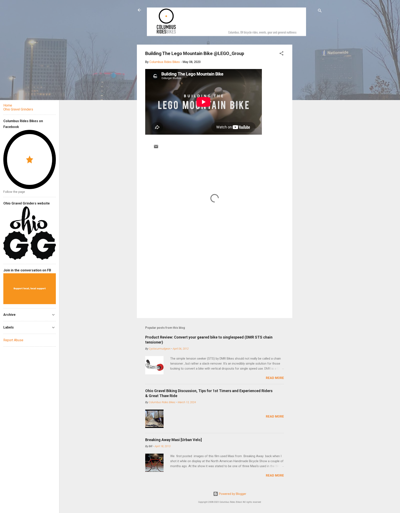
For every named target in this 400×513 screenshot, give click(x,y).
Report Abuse (13, 340)
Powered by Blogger (232, 494)
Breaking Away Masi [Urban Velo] (173, 440)
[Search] (319, 11)
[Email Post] (156, 148)
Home (7, 105)
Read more (275, 378)
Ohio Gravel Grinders (18, 109)
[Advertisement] (308, 107)
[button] (281, 54)
